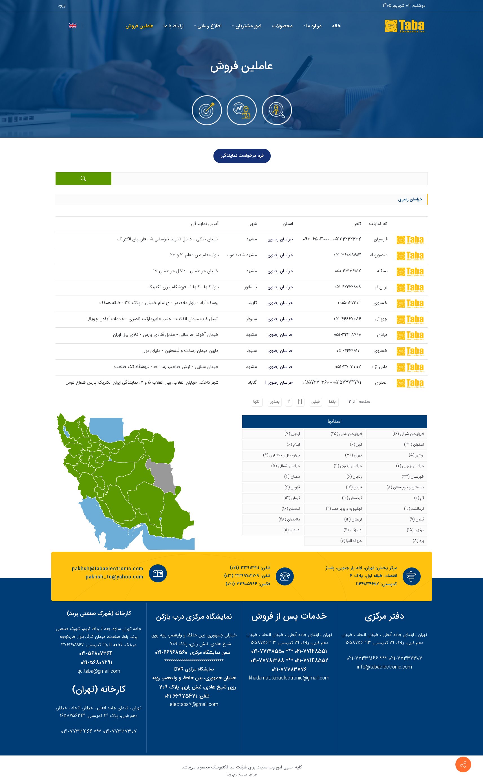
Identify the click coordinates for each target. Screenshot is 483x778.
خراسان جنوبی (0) (410, 466)
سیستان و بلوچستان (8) (405, 487)
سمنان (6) (292, 476)
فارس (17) (354, 487)
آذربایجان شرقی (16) (408, 434)
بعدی (274, 402)
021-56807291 (96, 663)
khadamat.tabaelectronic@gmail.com (289, 678)
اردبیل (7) (292, 434)
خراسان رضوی (280, 239)
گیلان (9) (417, 519)
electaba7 (180, 704)
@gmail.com (204, 704)
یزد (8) (418, 541)
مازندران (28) (289, 519)
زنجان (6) (354, 476)
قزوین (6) (292, 487)
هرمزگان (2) (353, 530)
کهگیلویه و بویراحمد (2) (344, 509)
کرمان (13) (291, 498)
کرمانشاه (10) (414, 509)
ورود (61, 5)
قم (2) (419, 498)
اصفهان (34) (414, 444)
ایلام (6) (293, 444)
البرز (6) (356, 444)
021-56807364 (96, 654)
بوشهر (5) (416, 455)
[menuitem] (336, 26)
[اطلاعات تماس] (463, 764)
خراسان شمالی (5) (285, 466)
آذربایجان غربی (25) (346, 434)
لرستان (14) (353, 519)
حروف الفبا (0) (351, 541)
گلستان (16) (291, 509)
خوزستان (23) (413, 476)
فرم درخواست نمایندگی (242, 156)
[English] (72, 26)
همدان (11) (291, 530)
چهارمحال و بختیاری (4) (281, 455)
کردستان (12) (352, 498)
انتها (256, 402)
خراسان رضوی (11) (348, 466)
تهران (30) (353, 455)
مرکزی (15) (415, 530)
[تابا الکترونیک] (404, 26)
